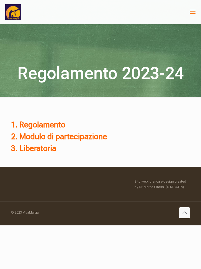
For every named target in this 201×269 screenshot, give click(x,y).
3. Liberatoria (33, 148)
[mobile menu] (192, 11)
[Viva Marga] (13, 12)
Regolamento (42, 124)
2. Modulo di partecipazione (59, 136)
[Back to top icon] (184, 212)
